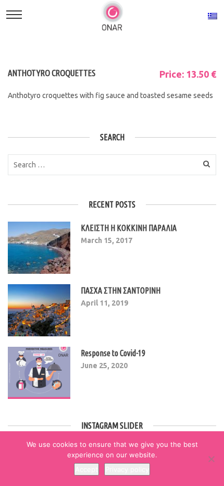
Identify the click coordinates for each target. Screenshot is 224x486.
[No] (211, 459)
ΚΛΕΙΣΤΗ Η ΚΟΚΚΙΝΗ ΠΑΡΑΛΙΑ (129, 228)
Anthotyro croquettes (51, 73)
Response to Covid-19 (113, 353)
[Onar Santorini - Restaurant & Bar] (112, 15)
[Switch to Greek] (212, 15)
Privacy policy (127, 469)
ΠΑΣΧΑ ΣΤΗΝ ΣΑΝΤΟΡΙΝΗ (120, 290)
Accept (86, 469)
